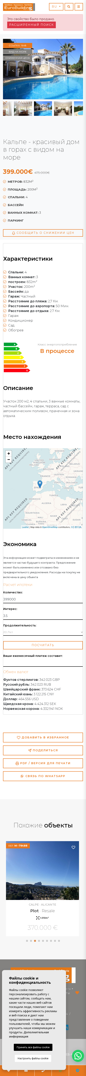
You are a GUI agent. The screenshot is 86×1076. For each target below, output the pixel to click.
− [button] (8, 459)
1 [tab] (27, 941)
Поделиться (45, 750)
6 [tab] (47, 941)
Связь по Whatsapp (44, 776)
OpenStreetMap (50, 527)
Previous (13, 69)
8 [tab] (55, 941)
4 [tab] (39, 941)
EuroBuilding (19, 7)
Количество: (13, 592)
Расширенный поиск (31, 25)
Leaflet (25, 527)
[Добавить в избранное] (73, 847)
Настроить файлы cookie (33, 1058)
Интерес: (10, 609)
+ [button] (8, 453)
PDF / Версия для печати (45, 763)
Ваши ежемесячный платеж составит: (33, 655)
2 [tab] (31, 941)
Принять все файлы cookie (33, 1047)
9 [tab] (59, 941)
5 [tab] (43, 941)
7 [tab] (51, 941)
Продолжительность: (19, 625)
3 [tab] (35, 941)
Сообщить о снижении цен (44, 233)
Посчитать (43, 645)
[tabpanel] (43, 889)
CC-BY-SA (76, 527)
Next (73, 69)
